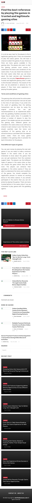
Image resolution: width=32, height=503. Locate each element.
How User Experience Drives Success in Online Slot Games (15, 462)
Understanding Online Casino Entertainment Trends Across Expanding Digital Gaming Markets (20, 311)
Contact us (12, 493)
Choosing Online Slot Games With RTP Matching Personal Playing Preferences (15, 370)
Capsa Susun (20, 78)
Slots (5, 367)
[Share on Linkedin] (14, 29)
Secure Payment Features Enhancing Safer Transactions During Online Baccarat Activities (16, 337)
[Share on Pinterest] (11, 29)
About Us (20, 493)
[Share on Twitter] (5, 29)
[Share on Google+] (8, 29)
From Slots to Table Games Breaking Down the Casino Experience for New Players (21, 270)
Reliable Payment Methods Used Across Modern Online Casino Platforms (21, 325)
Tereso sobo (18, 287)
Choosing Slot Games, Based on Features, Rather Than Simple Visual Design (14, 442)
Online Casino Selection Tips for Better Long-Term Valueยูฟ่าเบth (21, 257)
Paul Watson (10, 23)
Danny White (17, 261)
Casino (10, 305)
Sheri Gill (17, 275)
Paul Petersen (18, 329)
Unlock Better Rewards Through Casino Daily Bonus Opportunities (20, 283)
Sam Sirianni (17, 316)
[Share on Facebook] (2, 29)
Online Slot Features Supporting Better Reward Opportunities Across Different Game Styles (15, 387)
